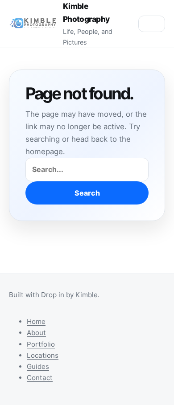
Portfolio (41, 344)
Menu (151, 23)
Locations (42, 355)
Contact (40, 377)
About (36, 332)
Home (36, 321)
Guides (38, 366)
